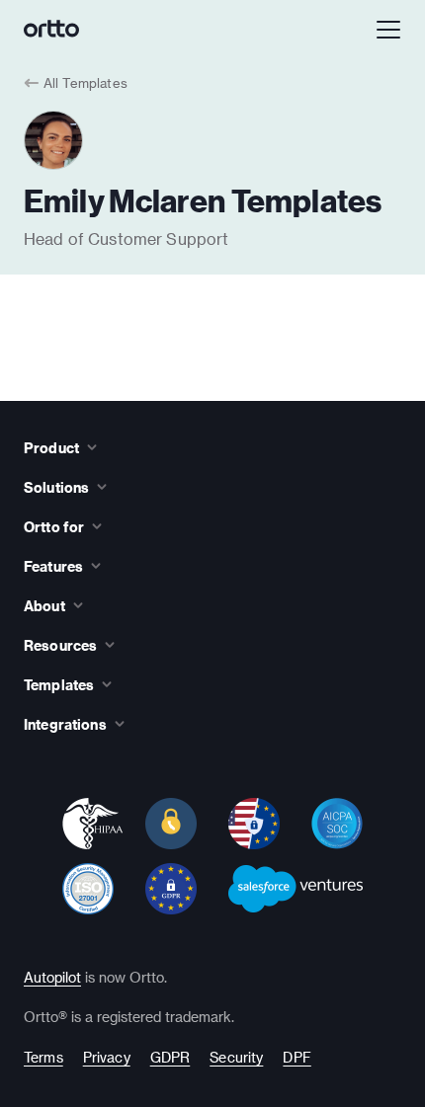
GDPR (170, 1057)
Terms (43, 1057)
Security (236, 1057)
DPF (296, 1057)
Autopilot (52, 977)
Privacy (106, 1057)
